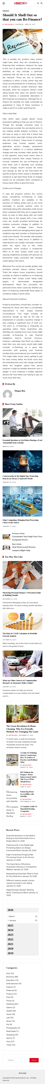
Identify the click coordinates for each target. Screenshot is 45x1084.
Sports (9, 1038)
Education (10, 980)
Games (9, 1007)
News (8, 1021)
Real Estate (11, 1031)
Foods (9, 1001)
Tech (8, 1041)
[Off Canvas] (4, 3)
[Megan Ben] (7, 394)
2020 (10, 948)
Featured (10, 990)
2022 (10, 939)
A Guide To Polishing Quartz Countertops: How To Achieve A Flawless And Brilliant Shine (28, 757)
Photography (11, 1028)
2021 (10, 944)
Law (8, 1017)
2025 (10, 925)
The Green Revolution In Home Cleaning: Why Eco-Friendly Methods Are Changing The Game (22, 729)
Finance (6, 11)
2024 (10, 930)
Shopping (10, 1035)
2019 (10, 953)
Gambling (10, 1004)
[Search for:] (17, 1060)
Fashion (9, 987)
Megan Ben (9, 24)
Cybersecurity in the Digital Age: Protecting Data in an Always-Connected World (20, 848)
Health (9, 1011)
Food (8, 997)
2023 (10, 934)
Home (8, 1014)
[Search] (41, 3)
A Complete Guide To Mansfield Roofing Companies (28, 809)
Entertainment (12, 983)
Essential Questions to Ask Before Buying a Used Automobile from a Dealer (20, 838)
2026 (10, 910)
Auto (8, 973)
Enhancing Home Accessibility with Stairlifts (27, 794)
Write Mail (22, 1073)
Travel (9, 1045)
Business (10, 977)
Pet (7, 1024)
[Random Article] (38, 3)
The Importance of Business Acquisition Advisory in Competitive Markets (21, 867)
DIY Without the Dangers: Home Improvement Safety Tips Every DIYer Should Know (28, 777)
